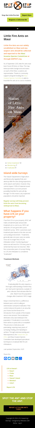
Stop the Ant (18, 5)
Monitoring (11, 165)
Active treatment (13, 163)
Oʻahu (12, 373)
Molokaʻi (13, 381)
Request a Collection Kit (18, 20)
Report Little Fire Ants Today (18, 408)
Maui (11, 376)
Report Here (26, 15)
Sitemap (8, 421)
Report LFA (11, 387)
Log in (20, 423)
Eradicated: (11, 168)
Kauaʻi (12, 371)
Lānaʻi (12, 383)
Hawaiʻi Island (15, 378)
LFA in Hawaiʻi (12, 368)
